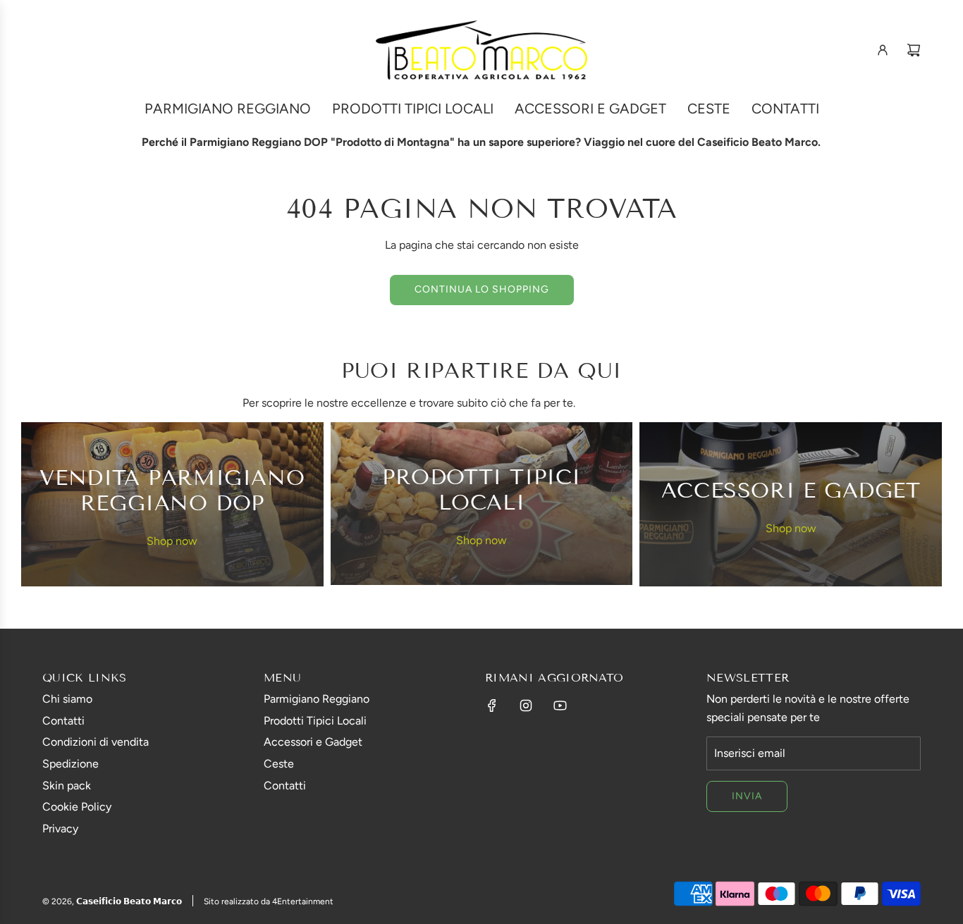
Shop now (172, 541)
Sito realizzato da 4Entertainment (268, 901)
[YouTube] (559, 705)
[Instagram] (525, 705)
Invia (747, 796)
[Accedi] (882, 50)
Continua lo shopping (482, 289)
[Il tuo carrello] (913, 50)
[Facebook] (492, 705)
